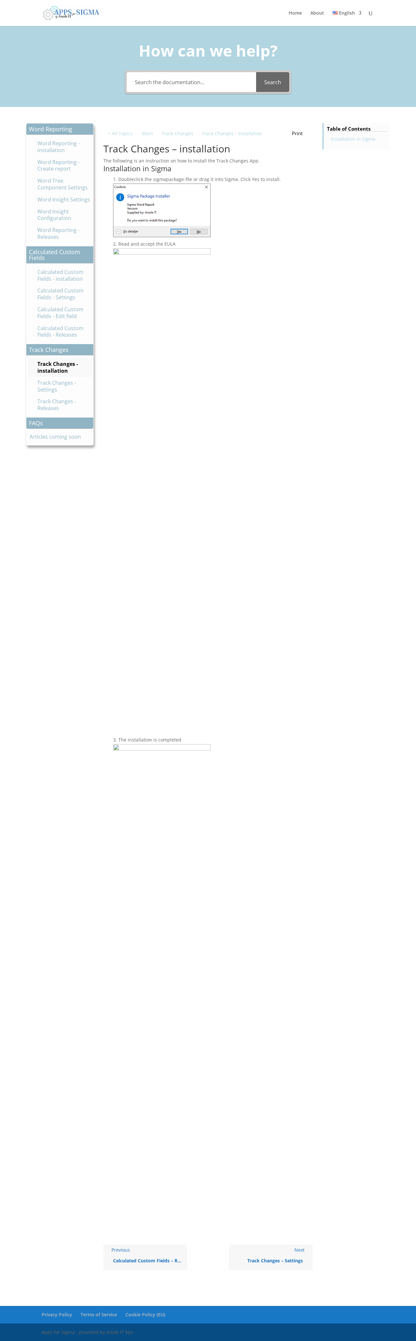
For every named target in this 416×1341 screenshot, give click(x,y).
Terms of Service (99, 1314)
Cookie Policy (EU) (145, 1314)
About (317, 13)
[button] (59, 129)
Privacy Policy (57, 1314)
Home (295, 13)
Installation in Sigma (353, 139)
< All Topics (120, 133)
